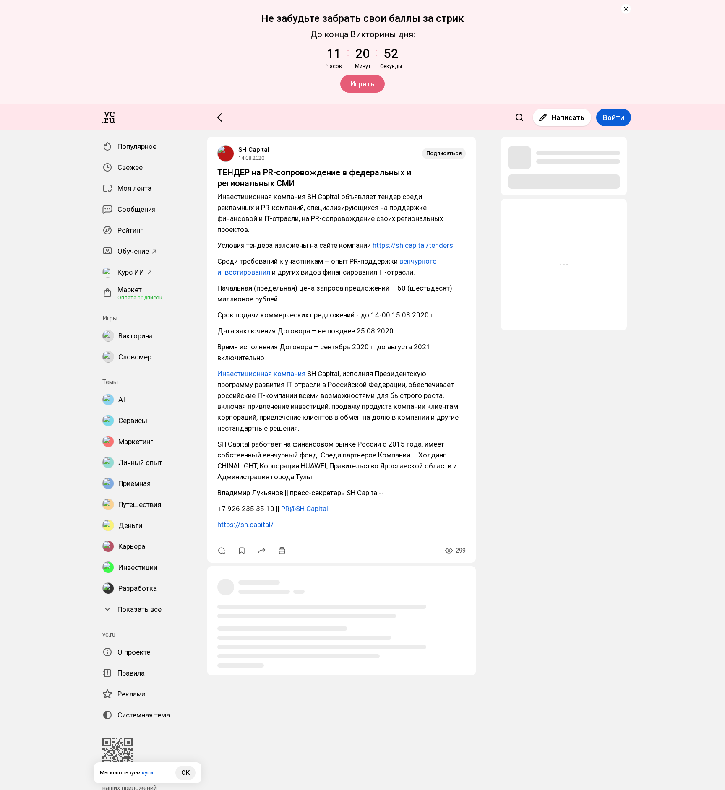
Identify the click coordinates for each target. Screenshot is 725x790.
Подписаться (444, 153)
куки (147, 772)
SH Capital (253, 149)
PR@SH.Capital (304, 508)
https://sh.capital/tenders (413, 245)
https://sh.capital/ (245, 524)
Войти (613, 117)
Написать (567, 117)
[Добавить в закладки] (242, 550)
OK (185, 773)
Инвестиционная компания (261, 373)
